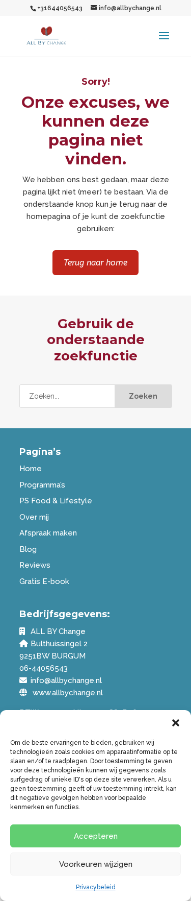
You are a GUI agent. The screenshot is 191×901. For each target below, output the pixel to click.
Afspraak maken (48, 533)
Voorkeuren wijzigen (95, 864)
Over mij (34, 517)
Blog (28, 549)
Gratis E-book (44, 581)
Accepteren (96, 836)
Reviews (34, 565)
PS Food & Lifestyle (55, 500)
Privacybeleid (96, 887)
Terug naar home (95, 262)
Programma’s (42, 485)
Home (30, 468)
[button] (176, 723)
